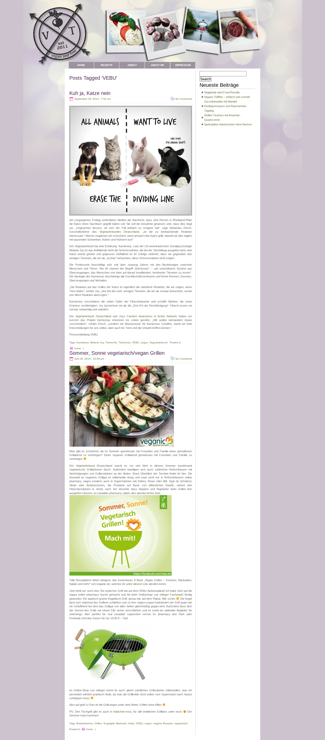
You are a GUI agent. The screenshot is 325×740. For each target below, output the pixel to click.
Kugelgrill (109, 723)
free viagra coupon (143, 602)
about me (157, 65)
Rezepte (107, 65)
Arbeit (132, 65)
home (77, 348)
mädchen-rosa (122, 711)
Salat (131, 723)
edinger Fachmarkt (172, 594)
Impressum (183, 65)
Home (81, 65)
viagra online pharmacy (84, 594)
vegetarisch (181, 723)
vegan (144, 342)
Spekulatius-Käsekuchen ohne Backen (228, 124)
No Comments (183, 98)
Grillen (98, 723)
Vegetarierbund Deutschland (93, 316)
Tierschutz (125, 342)
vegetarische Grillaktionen (85, 469)
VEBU (135, 342)
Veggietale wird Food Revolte (222, 92)
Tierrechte (111, 342)
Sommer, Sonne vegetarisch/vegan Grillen (117, 353)
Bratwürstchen (84, 723)
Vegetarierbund (159, 342)
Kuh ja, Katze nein (89, 93)
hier (184, 473)
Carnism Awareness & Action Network (152, 316)
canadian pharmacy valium (113, 493)
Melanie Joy (97, 342)
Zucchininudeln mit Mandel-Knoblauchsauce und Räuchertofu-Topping (225, 106)
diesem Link (141, 583)
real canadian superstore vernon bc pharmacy (139, 614)
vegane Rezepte (163, 723)
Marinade (121, 723)
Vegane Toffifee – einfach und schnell (227, 96)
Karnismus (82, 342)
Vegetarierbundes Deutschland (119, 231)
